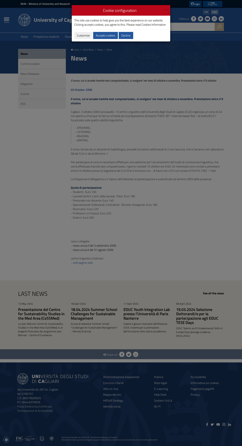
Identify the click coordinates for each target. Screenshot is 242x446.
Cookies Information (153, 24)
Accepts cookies (105, 35)
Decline (126, 35)
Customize (83, 35)
